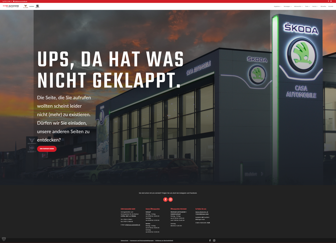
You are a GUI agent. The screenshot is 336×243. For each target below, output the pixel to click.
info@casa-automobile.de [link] (132, 225)
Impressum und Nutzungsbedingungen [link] (142, 240)
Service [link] (314, 6)
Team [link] (306, 6)
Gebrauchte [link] (297, 6)
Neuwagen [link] (287, 6)
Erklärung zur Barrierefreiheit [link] (164, 240)
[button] (328, 2)
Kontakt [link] (330, 6)
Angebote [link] (277, 6)
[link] (22, 6)
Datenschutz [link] (124, 240)
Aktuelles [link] (323, 6)
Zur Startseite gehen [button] (47, 149)
